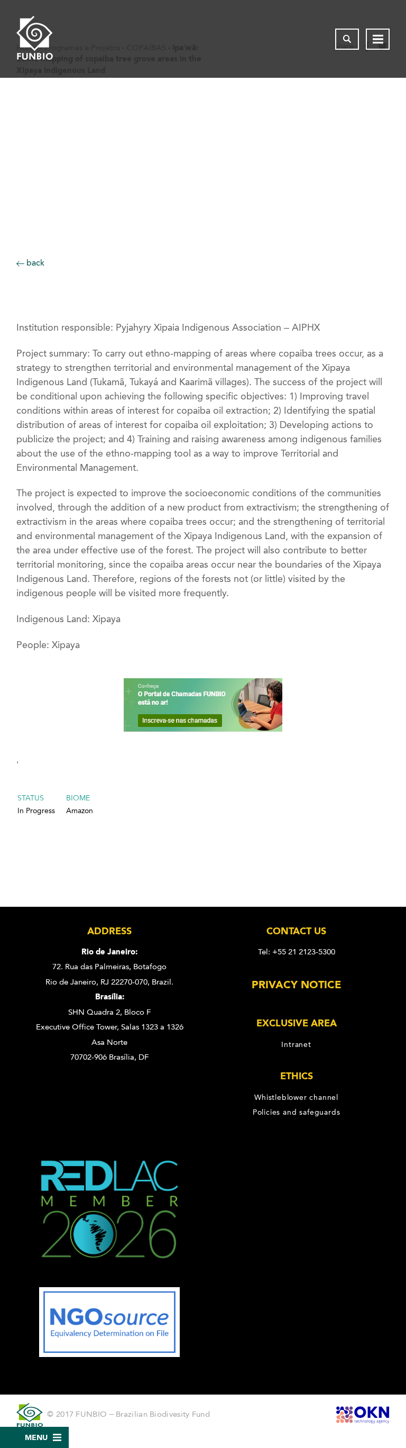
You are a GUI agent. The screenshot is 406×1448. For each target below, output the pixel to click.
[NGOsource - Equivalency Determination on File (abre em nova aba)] (109, 1354)
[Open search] (347, 39)
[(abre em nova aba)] (109, 1280)
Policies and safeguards (296, 1112)
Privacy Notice (297, 984)
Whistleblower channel (296, 1097)
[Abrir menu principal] (378, 39)
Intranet (296, 1044)
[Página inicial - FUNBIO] (37, 39)
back (34, 263)
